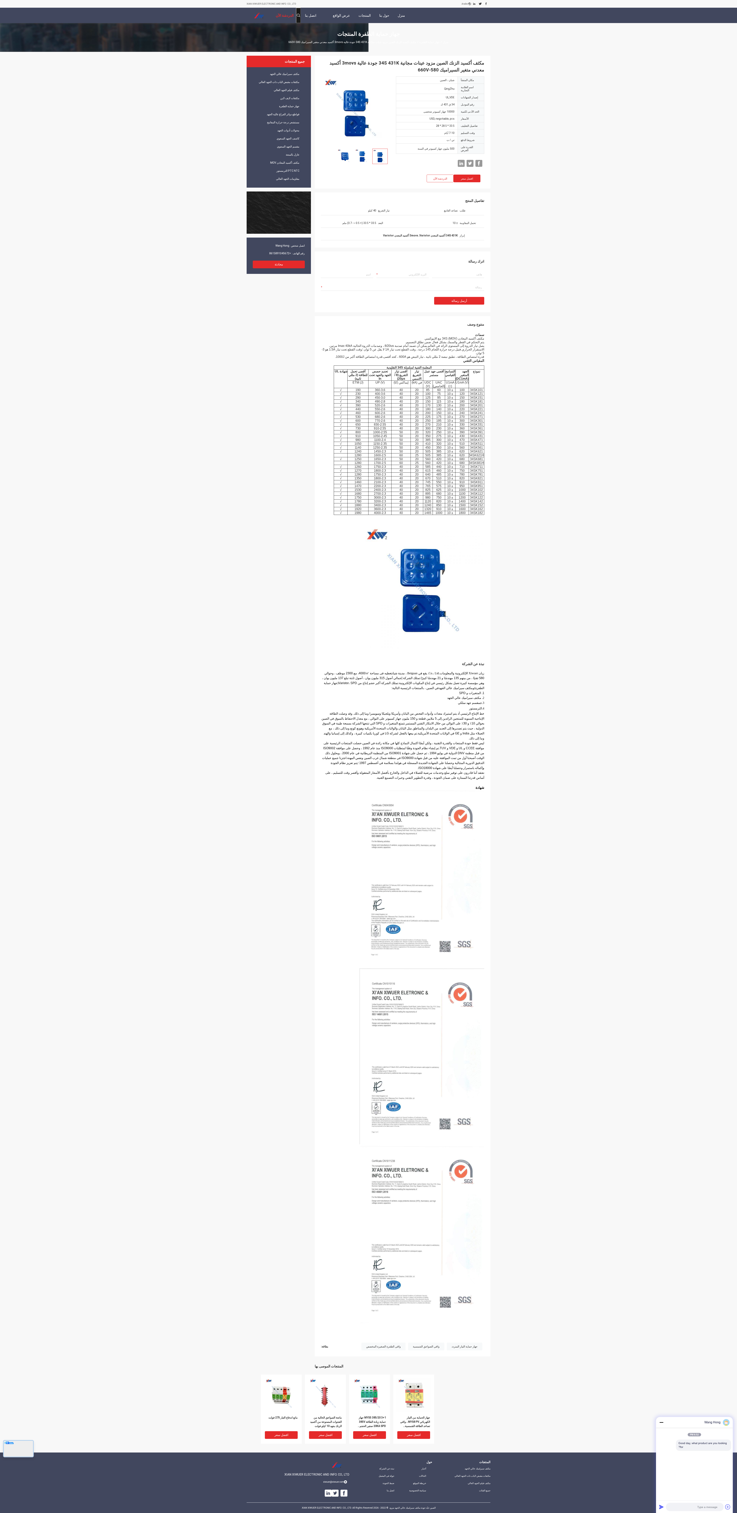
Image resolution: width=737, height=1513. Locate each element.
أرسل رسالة (459, 301)
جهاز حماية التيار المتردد (465, 1346)
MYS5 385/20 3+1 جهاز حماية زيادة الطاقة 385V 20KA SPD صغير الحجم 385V (372, 1422)
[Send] (661, 1507)
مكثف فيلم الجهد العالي (286, 90)
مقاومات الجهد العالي (287, 178)
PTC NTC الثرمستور (287, 170)
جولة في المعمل (386, 1476)
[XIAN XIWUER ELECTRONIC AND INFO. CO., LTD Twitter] (480, 4)
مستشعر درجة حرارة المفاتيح (283, 122)
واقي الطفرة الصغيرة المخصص (383, 1346)
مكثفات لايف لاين (289, 98)
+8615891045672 (280, 253)
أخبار (423, 1468)
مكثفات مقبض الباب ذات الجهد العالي (279, 82)
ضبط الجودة (388, 1483)
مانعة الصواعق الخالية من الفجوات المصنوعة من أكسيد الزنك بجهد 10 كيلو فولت (326, 1422)
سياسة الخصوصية (417, 1490)
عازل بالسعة (292, 154)
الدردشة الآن (440, 178)
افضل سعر (467, 178)
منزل (446, 42)
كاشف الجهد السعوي (288, 138)
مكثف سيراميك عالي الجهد (284, 73)
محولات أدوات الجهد (288, 130)
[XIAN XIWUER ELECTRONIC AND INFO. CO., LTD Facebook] (486, 4)
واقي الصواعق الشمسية (426, 1346)
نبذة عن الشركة (386, 1468)
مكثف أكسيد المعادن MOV (284, 162)
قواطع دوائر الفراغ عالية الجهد (283, 114)
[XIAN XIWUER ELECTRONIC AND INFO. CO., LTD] (259, 15)
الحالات (422, 1476)
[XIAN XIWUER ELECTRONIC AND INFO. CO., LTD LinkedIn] (474, 4)
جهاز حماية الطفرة (429, 42)
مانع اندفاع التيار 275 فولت (283, 1417)
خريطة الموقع (419, 1483)
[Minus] (661, 1422)
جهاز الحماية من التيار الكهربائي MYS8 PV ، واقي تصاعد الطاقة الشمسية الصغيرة (415, 1422)
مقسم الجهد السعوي (288, 146)
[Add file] (727, 1507)
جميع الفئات (484, 1490)
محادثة (279, 264)
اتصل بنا (390, 1490)
